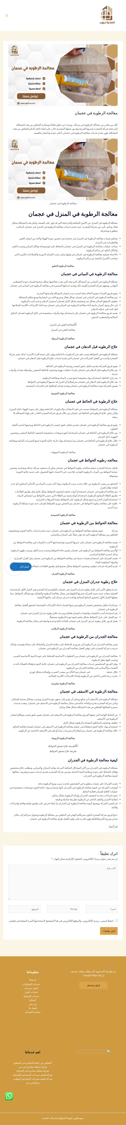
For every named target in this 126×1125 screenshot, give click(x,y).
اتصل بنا (33, 1008)
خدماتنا (32, 979)
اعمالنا (32, 1000)
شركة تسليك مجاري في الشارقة (32, 1070)
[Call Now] (14, 567)
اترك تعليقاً (112, 118)
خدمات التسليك (31, 996)
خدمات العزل (31, 992)
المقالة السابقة (113, 838)
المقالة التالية (12, 838)
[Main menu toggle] (6, 15)
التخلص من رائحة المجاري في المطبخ (33, 1062)
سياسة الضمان (33, 1011)
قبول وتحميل (93, 985)
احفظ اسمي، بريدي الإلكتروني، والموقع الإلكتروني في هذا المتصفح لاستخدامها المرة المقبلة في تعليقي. (61, 920)
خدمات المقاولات (31, 984)
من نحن (33, 1004)
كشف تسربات (98, 118)
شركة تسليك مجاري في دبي (33, 1066)
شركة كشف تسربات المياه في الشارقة (32, 1074)
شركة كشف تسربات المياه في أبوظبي (32, 1078)
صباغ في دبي (33, 1082)
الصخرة (107, 530)
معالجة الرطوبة (98, 671)
